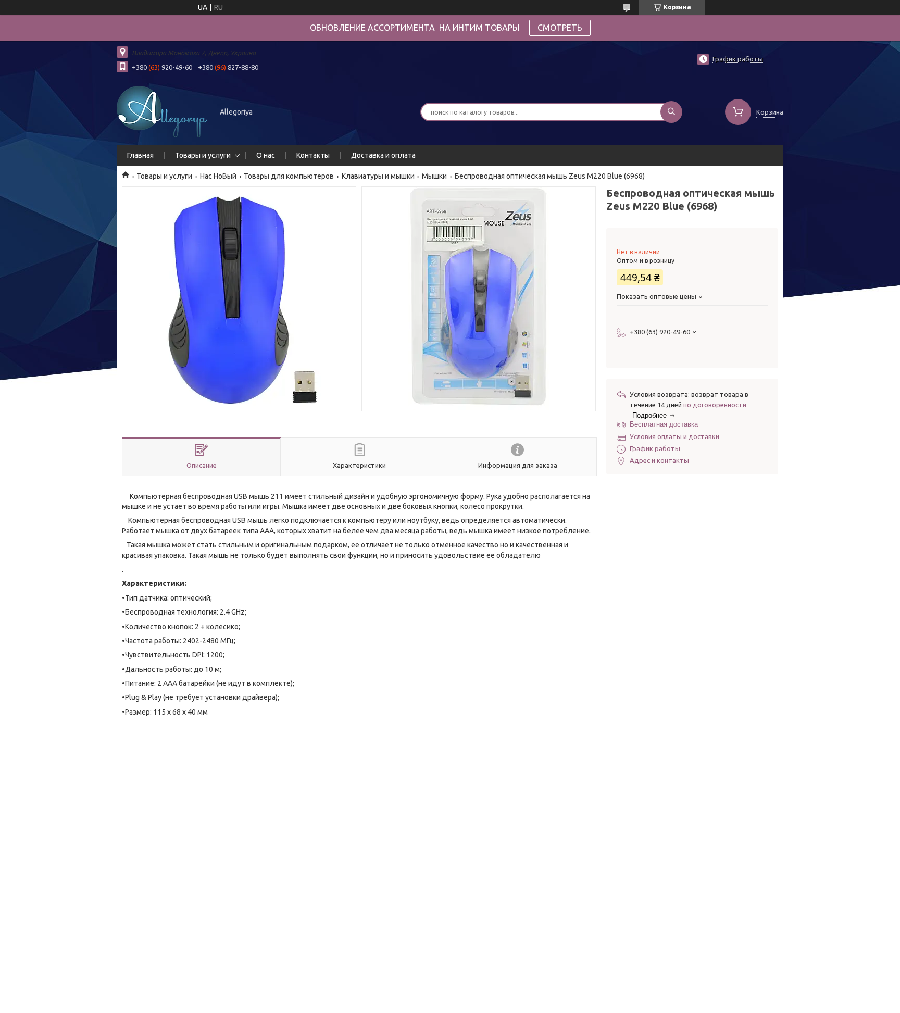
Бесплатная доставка (664, 424)
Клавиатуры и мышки (378, 176)
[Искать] (671, 112)
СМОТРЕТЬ (560, 27)
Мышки (434, 176)
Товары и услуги (203, 155)
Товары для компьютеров (289, 176)
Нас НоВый (218, 176)
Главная (140, 155)
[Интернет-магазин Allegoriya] (162, 111)
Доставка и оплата (383, 155)
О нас (265, 155)
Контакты (313, 155)
